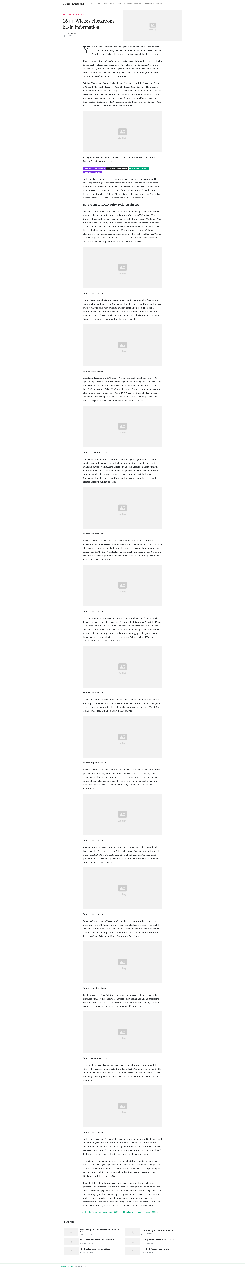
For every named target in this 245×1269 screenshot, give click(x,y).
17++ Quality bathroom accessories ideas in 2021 (99, 1230)
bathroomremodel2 (67, 1266)
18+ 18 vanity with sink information (157, 1230)
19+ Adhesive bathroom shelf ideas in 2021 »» (140, 1212)
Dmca (99, 3)
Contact (91, 3)
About (119, 3)
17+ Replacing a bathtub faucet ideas (158, 1239)
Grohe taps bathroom (138, 168)
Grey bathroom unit (92, 172)
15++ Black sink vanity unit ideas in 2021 (98, 1239)
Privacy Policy (109, 3)
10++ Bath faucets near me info (155, 1249)
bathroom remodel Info (153, 3)
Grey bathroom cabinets (94, 168)
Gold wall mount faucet (117, 168)
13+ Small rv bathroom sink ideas (95, 1249)
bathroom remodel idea (133, 3)
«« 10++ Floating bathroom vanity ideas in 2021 (100, 1212)
